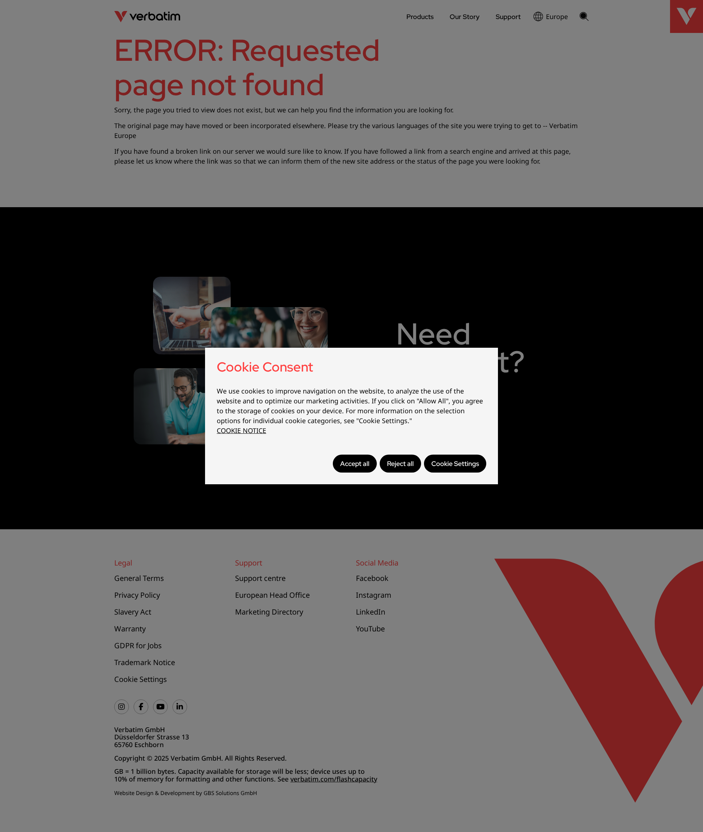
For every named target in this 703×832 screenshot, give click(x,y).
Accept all (354, 463)
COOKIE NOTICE (241, 430)
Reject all (400, 463)
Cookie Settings (455, 463)
